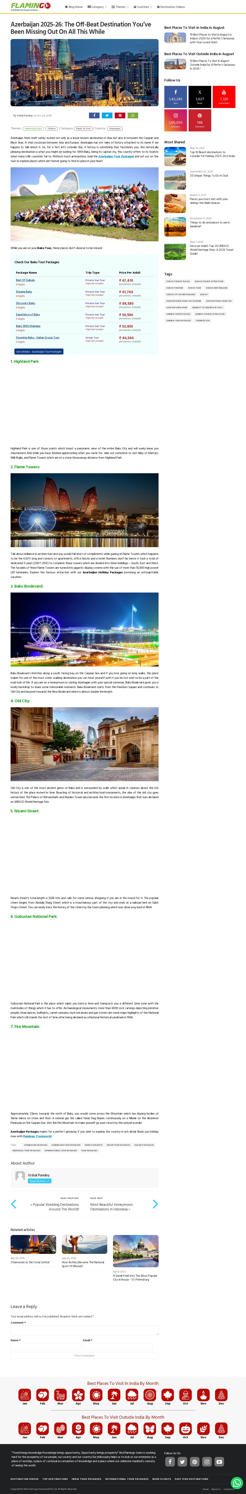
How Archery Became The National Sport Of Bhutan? (83, 1264)
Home (206, 1489)
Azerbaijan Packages (35, 1145)
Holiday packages (144, 1145)
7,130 (224, 100)
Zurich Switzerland (216, 287)
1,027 (200, 97)
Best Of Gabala (25, 280)
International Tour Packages (61, 1150)
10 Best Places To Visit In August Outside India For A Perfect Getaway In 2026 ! (212, 64)
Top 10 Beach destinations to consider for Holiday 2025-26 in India (212, 154)
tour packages (89, 1150)
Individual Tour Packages (26, 1150)
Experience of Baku (28, 314)
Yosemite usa (203, 320)
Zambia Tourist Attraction (210, 314)
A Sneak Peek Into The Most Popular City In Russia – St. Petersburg (135, 1277)
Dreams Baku (24, 291)
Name (16, 1340)
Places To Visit (83, 128)
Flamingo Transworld (37, 1136)
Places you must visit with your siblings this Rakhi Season (209, 201)
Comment (18, 1322)
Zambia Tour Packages (178, 320)
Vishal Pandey (25, 115)
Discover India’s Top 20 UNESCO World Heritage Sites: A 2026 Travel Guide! (211, 249)
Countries (143, 6)
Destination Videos (172, 6)
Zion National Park (176, 307)
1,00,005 (176, 123)
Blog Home (75, 6)
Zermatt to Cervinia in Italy (207, 307)
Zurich (204, 294)
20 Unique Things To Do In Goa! (209, 175)
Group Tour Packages (118, 1145)
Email (87, 1340)
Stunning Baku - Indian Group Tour (38, 337)
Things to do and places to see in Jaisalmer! (210, 224)
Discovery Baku (25, 303)
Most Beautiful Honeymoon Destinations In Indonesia (111, 1206)
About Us (216, 1489)
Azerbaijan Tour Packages (66, 1145)
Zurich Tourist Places (178, 281)
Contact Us (229, 1489)
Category (97, 6)
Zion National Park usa (219, 301)
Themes (120, 6)
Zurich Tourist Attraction (209, 281)
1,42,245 (175, 100)
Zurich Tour (194, 287)
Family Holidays (93, 1145)
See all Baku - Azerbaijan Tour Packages (39, 351)
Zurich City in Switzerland (180, 294)
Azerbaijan (115, 128)
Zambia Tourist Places (178, 314)
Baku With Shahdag (28, 326)
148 (199, 123)
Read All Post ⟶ (40, 1181)
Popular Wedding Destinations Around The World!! (56, 1206)
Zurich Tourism (174, 287)
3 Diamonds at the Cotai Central (30, 1262)
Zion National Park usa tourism (183, 301)
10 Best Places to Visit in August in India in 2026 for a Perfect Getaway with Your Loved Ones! (212, 38)
